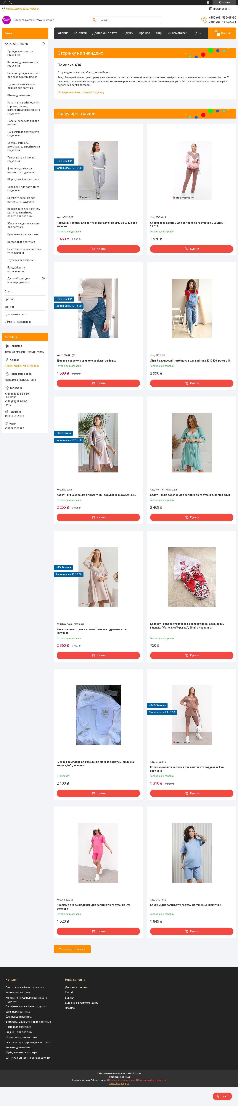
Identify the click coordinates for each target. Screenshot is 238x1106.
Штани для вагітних (19, 95)
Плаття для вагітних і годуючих (25, 987)
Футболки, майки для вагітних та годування (21, 170)
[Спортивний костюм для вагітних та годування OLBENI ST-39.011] (191, 170)
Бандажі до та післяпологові (16, 269)
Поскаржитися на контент (122, 1080)
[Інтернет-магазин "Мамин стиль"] (6, 20)
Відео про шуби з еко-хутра (81, 1002)
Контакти (80, 33)
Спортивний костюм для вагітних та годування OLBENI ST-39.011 (188, 224)
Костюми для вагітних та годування (22, 64)
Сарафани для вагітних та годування (23, 188)
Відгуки (128, 33)
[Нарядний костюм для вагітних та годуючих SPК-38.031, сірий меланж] (98, 170)
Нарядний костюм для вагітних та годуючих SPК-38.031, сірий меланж (97, 224)
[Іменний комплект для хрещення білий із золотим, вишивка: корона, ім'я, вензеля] (98, 715)
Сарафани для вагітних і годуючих (27, 1006)
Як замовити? (177, 33)
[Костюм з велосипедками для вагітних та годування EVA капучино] (191, 715)
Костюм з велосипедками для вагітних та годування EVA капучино (187, 769)
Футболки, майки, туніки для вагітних (28, 1021)
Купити (101, 248)
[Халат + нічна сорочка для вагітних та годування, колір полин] (191, 442)
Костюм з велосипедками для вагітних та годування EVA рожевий (93, 906)
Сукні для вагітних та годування (20, 53)
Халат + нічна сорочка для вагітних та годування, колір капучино (92, 631)
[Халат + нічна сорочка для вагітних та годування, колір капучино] (98, 576)
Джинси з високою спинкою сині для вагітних (86, 360)
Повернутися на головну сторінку (81, 92)
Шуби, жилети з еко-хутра (21, 1052)
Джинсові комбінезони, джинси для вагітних (21, 86)
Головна (62, 33)
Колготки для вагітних (21, 241)
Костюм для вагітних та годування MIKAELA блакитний (185, 904)
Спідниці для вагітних (19, 1032)
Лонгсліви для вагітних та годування (23, 133)
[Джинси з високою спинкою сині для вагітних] (98, 308)
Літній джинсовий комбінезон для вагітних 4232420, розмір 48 (190, 360)
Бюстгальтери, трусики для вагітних (28, 1042)
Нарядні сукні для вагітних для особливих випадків (23, 75)
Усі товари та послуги (72, 949)
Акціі (158, 33)
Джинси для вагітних (19, 1016)
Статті (8, 291)
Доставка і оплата (104, 33)
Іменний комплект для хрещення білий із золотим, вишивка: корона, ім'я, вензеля (96, 763)
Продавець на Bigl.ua (119, 1077)
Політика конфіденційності (151, 1080)
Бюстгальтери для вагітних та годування (24, 251)
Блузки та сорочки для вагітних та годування (21, 199)
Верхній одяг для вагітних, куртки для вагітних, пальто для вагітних (23, 212)
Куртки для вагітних (18, 992)
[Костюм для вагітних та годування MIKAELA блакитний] (191, 852)
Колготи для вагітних (19, 1047)
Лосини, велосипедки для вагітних (23, 122)
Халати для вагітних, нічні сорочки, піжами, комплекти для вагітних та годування (23, 108)
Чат (225, 1096)
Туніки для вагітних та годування (21, 159)
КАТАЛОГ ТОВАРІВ (16, 43)
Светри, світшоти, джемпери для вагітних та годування (23, 146)
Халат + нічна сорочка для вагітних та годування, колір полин (190, 494)
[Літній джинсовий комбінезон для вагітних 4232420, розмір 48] (191, 308)
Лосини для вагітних (18, 1026)
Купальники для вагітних (22, 234)
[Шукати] (94, 20)
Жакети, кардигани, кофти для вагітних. (23, 225)
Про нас (144, 33)
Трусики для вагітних (20, 260)
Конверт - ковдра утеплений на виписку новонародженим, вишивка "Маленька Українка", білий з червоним (187, 625)
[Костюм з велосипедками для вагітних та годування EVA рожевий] (98, 852)
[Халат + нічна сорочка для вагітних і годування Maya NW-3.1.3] (98, 442)
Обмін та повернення (18, 321)
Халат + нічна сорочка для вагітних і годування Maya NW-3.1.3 (96, 494)
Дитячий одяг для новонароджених (18, 280)
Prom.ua (137, 1073)
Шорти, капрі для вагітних (23, 179)
